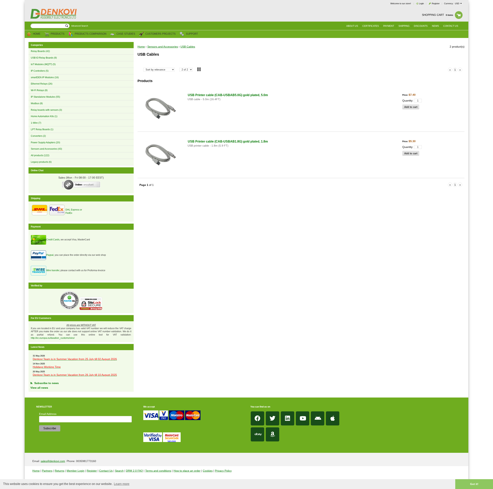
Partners (47, 470)
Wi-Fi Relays (39, 90)
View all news (39, 387)
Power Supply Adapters (45, 142)
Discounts (421, 26)
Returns (59, 470)
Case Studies (125, 34)
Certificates (370, 26)
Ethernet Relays (41, 83)
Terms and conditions (158, 470)
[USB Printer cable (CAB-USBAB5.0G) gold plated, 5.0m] (160, 108)
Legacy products (41, 162)
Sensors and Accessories (46, 149)
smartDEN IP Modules (45, 77)
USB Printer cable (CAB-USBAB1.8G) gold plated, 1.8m (228, 141)
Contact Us (106, 470)
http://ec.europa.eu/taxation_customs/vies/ (53, 338)
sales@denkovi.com (53, 461)
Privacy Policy (223, 470)
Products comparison (90, 34)
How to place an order (187, 470)
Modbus (37, 103)
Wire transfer (52, 270)
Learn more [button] (121, 484)
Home (36, 34)
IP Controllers (40, 71)
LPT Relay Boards (42, 129)
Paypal (50, 255)
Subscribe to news (46, 383)
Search (119, 470)
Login (421, 3)
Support (191, 34)
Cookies (208, 470)
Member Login (75, 470)
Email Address (47, 413)
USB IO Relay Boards (44, 57)
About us (352, 26)
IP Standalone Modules (45, 97)
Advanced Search (79, 26)
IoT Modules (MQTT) (43, 64)
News (435, 26)
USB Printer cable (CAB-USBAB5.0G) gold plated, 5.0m (228, 95)
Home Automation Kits (44, 116)
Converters (38, 136)
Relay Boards (40, 51)
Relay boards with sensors (46, 110)
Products (57, 34)
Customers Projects (160, 34)
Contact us (450, 26)
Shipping (403, 26)
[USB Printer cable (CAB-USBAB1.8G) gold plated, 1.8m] (160, 155)
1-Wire (36, 123)
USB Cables (187, 46)
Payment (388, 26)
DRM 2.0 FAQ (134, 470)
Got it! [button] (474, 484)
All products (40, 155)
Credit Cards (53, 239)
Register (436, 3)
